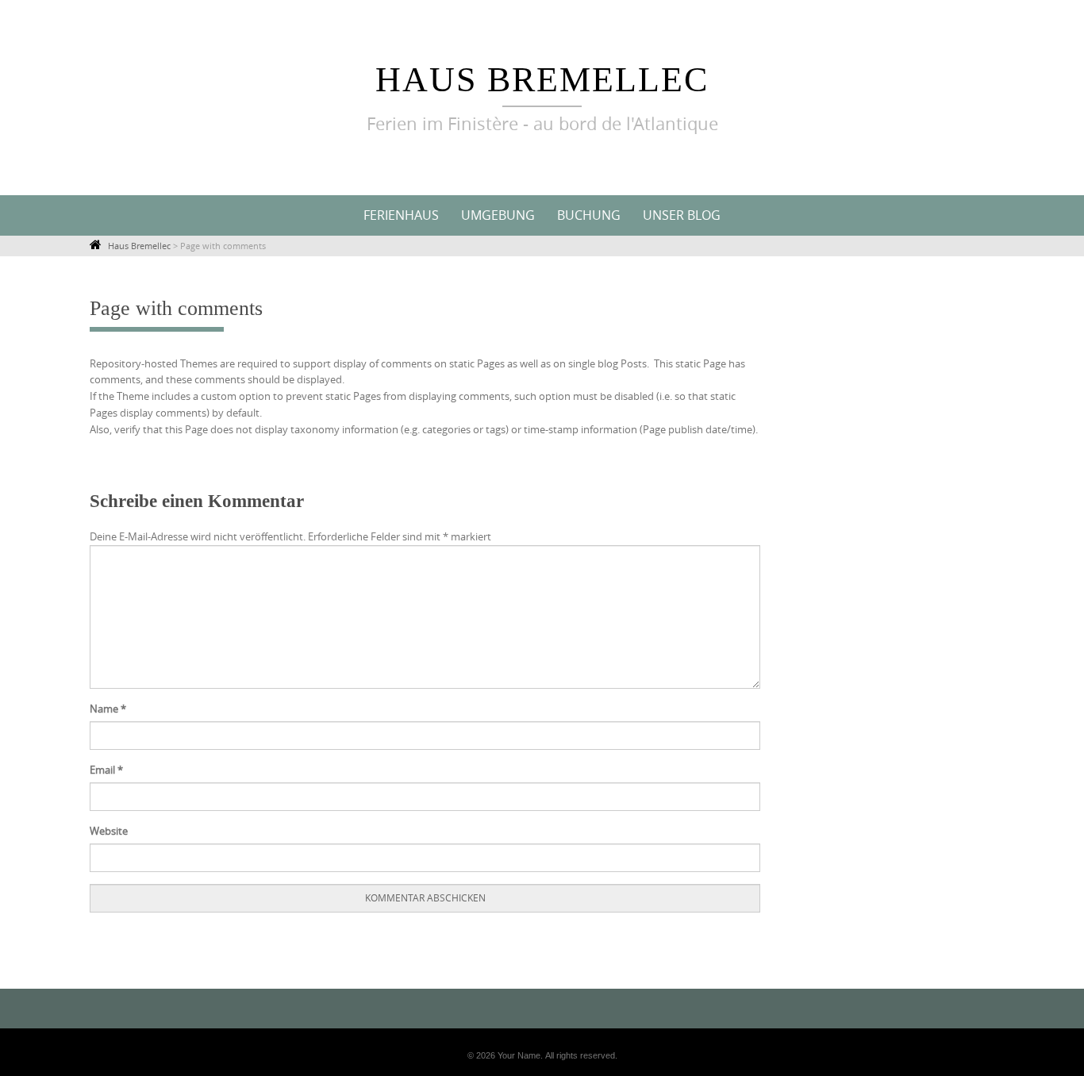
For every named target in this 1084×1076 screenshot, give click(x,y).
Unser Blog (682, 215)
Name (108, 708)
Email (106, 770)
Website (109, 831)
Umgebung (498, 215)
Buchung (589, 215)
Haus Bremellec (542, 79)
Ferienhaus (401, 215)
